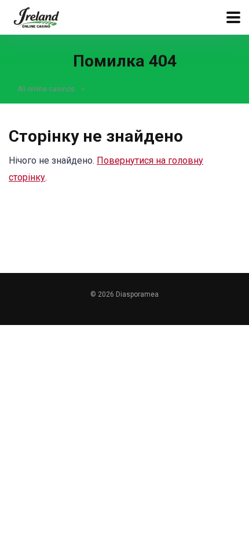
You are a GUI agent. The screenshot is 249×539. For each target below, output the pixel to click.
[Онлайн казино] (36, 16)
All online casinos (46, 89)
